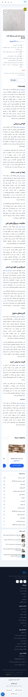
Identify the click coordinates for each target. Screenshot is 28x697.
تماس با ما (24, 612)
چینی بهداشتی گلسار (14, 521)
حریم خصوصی (23, 623)
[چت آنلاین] (3, 694)
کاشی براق (14, 484)
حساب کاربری (23, 609)
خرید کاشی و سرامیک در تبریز (20, 638)
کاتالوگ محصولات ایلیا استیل (20, 649)
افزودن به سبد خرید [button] (11, 465)
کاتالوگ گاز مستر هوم (21, 644)
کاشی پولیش (14, 488)
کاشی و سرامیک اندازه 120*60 (14, 481)
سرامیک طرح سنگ (21, 75)
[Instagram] (24, 581)
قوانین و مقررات (23, 617)
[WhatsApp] (17, 581)
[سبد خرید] (5, 2)
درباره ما (24, 625)
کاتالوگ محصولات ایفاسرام (20, 646)
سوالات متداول (23, 614)
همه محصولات (23, 588)
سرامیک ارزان (12, 73)
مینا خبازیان (8, 674)
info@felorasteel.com (19, 659)
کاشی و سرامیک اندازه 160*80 (14, 511)
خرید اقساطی (23, 632)
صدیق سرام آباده (14, 508)
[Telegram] (21, 581)
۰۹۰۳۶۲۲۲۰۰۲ (22, 656)
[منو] (2, 2)
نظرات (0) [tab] (13, 80)
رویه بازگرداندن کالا (22, 620)
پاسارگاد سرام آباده (18, 73)
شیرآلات (14, 498)
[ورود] (8, 2)
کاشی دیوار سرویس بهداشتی (14, 491)
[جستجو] (11, 2)
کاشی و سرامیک (14, 478)
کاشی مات (14, 501)
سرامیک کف (22, 90)
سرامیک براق (6, 73)
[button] (5, 11)
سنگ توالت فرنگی (14, 515)
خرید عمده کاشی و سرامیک (20, 635)
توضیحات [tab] (21, 80)
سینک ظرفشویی (23, 602)
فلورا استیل (14, 518)
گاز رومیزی (14, 504)
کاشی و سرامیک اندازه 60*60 (14, 525)
